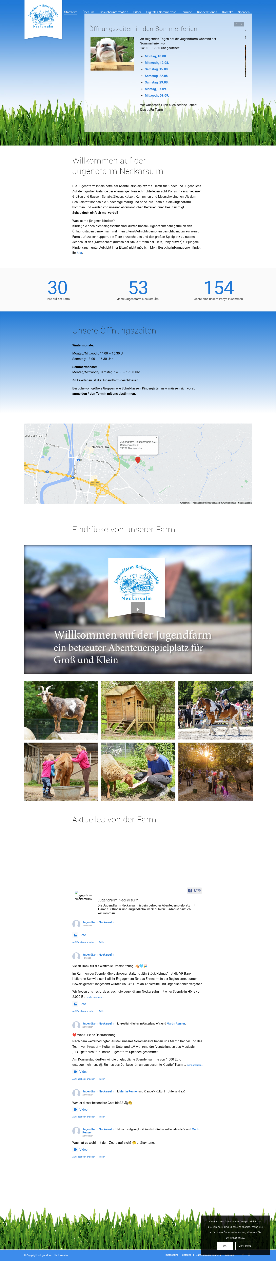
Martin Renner (176, 1030)
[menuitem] (71, 8)
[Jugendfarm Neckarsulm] (84, 903)
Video (83, 1079)
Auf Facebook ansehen (83, 949)
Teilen (102, 949)
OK (224, 1245)
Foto (83, 942)
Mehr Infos (244, 1245)
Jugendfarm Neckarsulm (98, 929)
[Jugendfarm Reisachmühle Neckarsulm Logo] (43, 20)
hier (79, 260)
